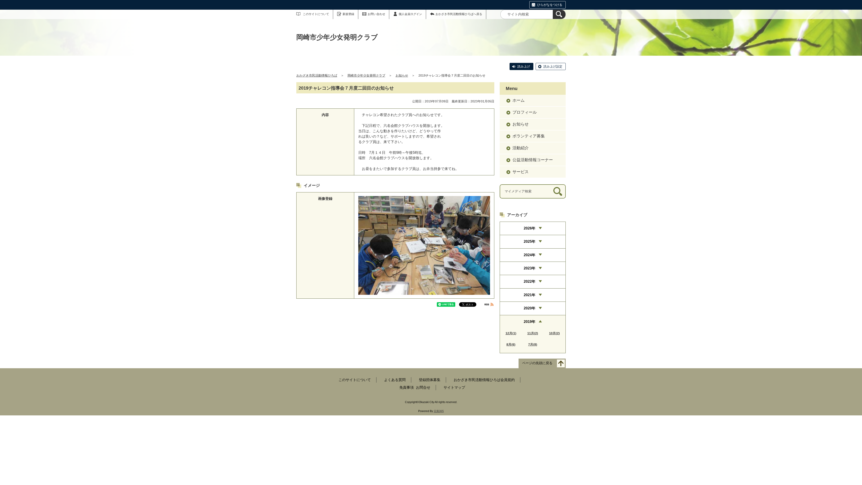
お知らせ (402, 75)
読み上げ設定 (552, 66)
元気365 (439, 411)
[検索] (559, 14)
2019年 (529, 322)
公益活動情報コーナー (532, 160)
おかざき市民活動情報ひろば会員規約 (484, 380)
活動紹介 (520, 148)
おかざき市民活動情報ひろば (316, 75)
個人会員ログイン (410, 14)
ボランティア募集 (528, 136)
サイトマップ (454, 387)
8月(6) (510, 344)
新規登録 (348, 14)
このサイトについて (316, 14)
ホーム (518, 100)
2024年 (529, 255)
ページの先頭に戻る (537, 363)
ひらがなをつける (549, 5)
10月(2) (554, 333)
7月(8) (532, 344)
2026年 (529, 228)
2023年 (529, 268)
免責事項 (406, 387)
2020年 (529, 308)
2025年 (529, 241)
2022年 (529, 281)
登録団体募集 (429, 380)
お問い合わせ (376, 14)
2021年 (529, 295)
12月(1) (511, 333)
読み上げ (523, 66)
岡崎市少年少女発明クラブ (366, 75)
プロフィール (524, 112)
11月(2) (532, 333)
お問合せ (423, 387)
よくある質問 (395, 380)
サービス (520, 172)
